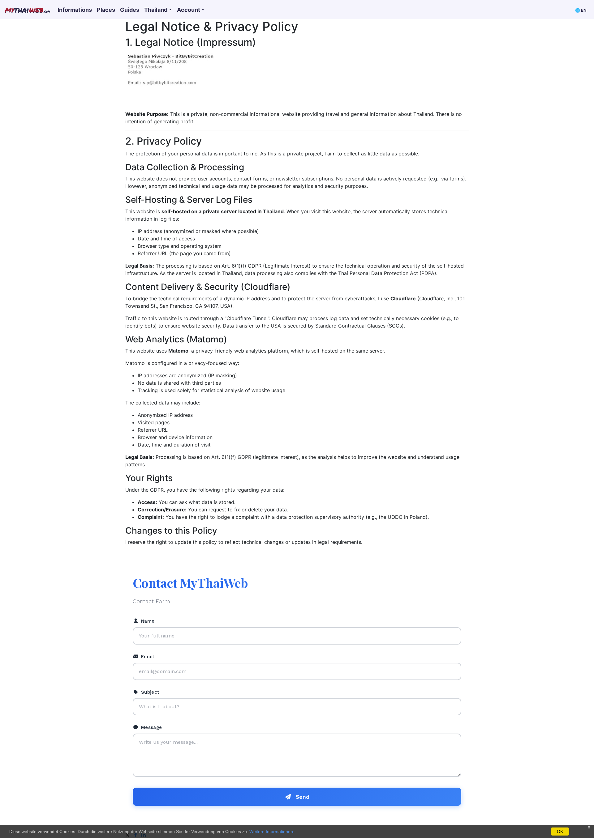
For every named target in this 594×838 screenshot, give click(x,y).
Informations (75, 9)
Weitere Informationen (271, 831)
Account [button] (188, 9)
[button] (581, 9)
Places (106, 9)
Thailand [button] (155, 9)
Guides (129, 9)
